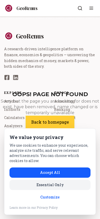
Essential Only (50, 184)
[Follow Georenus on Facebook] (7, 77)
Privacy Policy (47, 207)
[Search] (80, 8)
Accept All (50, 172)
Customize (50, 197)
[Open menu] (91, 8)
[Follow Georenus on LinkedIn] (15, 77)
